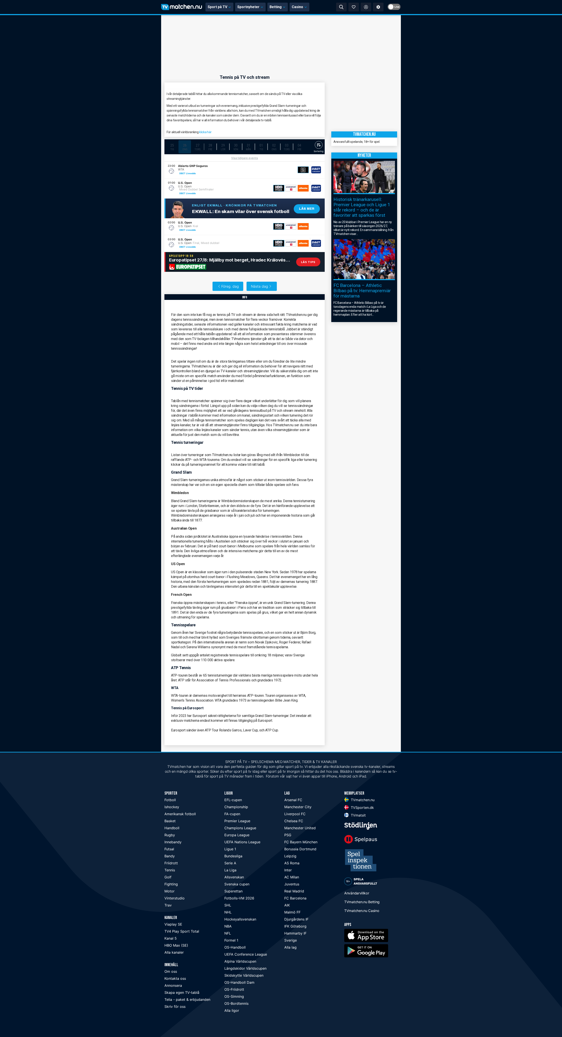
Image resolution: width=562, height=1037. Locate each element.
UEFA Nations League (242, 842)
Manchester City (298, 807)
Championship (236, 807)
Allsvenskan (234, 877)
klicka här (205, 132)
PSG (287, 835)
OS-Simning (234, 996)
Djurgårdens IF (296, 919)
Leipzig (290, 856)
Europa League (236, 835)
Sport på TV (217, 7)
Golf (167, 877)
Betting (276, 7)
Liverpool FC (295, 814)
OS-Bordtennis (236, 1003)
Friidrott (171, 863)
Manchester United (300, 828)
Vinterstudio (174, 898)
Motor (169, 891)
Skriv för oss (175, 1006)
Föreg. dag (230, 286)
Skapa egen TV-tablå (181, 992)
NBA (228, 926)
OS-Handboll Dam (239, 982)
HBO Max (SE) (176, 945)
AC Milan (291, 877)
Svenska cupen (236, 884)
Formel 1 (231, 940)
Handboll (171, 828)
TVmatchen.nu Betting (362, 902)
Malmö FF (292, 912)
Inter (288, 870)
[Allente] (303, 188)
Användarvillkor (356, 893)
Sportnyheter (248, 7)
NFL (227, 933)
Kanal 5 (170, 938)
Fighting (171, 884)
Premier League (237, 821)
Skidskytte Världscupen (243, 975)
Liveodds (191, 173)
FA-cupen (232, 814)
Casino (297, 7)
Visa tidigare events (244, 158)
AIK (287, 905)
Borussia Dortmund (300, 849)
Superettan (233, 891)
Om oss (170, 971)
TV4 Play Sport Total (181, 931)
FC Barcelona (295, 898)
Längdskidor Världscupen (245, 968)
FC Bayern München (300, 842)
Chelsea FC (293, 821)
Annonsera (173, 985)
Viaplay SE (173, 924)
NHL (228, 912)
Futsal (169, 849)
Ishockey (171, 807)
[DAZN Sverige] (303, 169)
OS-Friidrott (234, 989)
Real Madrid (294, 891)
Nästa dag (259, 286)
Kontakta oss (175, 978)
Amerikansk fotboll (180, 814)
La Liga (230, 870)
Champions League (240, 828)
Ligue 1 (230, 849)
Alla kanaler (174, 952)
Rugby (169, 835)
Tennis (169, 870)
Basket (170, 821)
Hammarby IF (295, 933)
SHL (227, 905)
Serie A (230, 863)
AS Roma (291, 863)
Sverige (290, 940)
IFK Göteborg (295, 926)
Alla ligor (231, 1010)
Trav (168, 905)
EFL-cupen (233, 800)
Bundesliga (233, 856)
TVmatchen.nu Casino (361, 910)
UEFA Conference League (245, 954)
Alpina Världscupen (240, 961)
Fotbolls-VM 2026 (239, 898)
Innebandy (173, 842)
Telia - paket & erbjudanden (187, 999)
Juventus (291, 884)
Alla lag (290, 947)
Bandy (169, 856)
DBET (182, 173)
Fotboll (170, 800)
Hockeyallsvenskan (240, 919)
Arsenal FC (293, 800)
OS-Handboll (235, 947)
